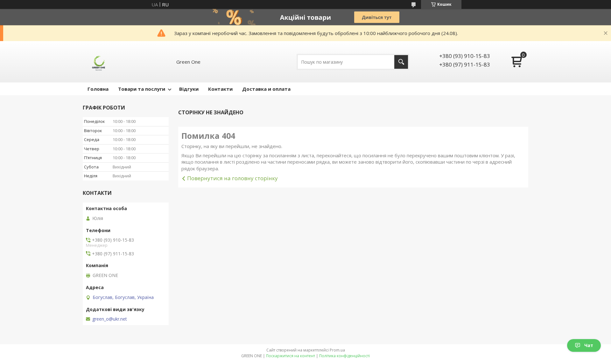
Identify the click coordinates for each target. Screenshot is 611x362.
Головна (98, 89)
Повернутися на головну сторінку (232, 178)
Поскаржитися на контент (290, 355)
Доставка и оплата (266, 89)
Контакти (220, 89)
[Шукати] (401, 62)
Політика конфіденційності (344, 355)
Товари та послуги (141, 89)
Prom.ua (337, 350)
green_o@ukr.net (109, 319)
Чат (588, 345)
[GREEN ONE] (99, 62)
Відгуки (189, 89)
